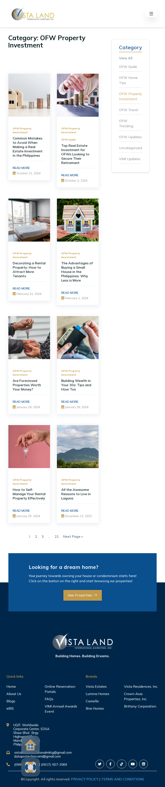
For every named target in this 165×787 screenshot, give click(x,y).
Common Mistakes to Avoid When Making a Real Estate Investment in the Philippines (28, 147)
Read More (21, 168)
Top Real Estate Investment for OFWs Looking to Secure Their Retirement (75, 154)
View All (125, 58)
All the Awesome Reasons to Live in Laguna (76, 493)
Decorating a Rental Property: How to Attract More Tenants (29, 269)
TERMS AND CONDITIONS (122, 779)
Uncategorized (130, 148)
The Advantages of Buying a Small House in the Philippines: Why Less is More (77, 271)
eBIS (10, 708)
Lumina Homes (97, 694)
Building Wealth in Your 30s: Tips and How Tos (76, 384)
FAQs (49, 699)
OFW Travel (128, 110)
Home (11, 686)
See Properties (80, 595)
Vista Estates (96, 686)
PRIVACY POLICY (84, 779)
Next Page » (73, 536)
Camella (92, 701)
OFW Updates (130, 137)
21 (57, 536)
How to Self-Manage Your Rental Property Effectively (29, 493)
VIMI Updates (130, 159)
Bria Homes (95, 708)
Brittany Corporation (140, 706)
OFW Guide (68, 139)
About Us (13, 694)
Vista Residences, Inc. (141, 686)
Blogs (10, 701)
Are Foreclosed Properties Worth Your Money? (27, 384)
